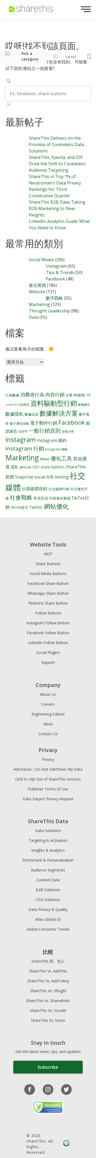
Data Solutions (48, 830)
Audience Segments (48, 869)
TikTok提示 (19, 507)
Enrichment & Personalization (48, 860)
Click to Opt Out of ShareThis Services (48, 779)
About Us (48, 694)
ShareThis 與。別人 (48, 961)
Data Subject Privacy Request (48, 798)
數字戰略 (54, 298)
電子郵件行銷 (43, 423)
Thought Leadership (49, 311)
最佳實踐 (37, 285)
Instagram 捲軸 (56, 449)
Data (33, 317)
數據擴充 (84, 405)
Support (48, 662)
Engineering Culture (48, 714)
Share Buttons (48, 563)
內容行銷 (55, 394)
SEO (35, 466)
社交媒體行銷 (59, 489)
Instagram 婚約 (52, 440)
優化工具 (61, 458)
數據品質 (31, 414)
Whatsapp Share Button (48, 593)
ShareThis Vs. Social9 (48, 1010)
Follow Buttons (48, 613)
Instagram (56, 266)
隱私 (14, 466)
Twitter (36, 507)
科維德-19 (82, 394)
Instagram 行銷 (24, 448)
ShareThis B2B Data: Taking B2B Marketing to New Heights (57, 208)
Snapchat (24, 477)
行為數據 (12, 395)
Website (37, 292)
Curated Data (48, 879)
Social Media (41, 260)
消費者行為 (32, 394)
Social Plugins (48, 652)
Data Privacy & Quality (48, 909)
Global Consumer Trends (48, 929)
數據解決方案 (58, 413)
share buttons (53, 466)
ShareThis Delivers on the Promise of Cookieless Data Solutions (56, 144)
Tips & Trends (60, 272)
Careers (48, 704)
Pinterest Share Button (48, 603)
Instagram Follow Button (48, 622)
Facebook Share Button (48, 583)
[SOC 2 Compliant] (66, 1144)
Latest (70, 56)
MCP (48, 553)
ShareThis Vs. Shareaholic (48, 1000)
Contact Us (48, 733)
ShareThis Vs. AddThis (48, 971)
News (45, 458)
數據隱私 (14, 414)
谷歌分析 (68, 431)
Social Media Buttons (48, 573)
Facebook (55, 279)
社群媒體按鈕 (34, 489)
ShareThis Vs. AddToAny (48, 980)
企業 (69, 395)
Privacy (48, 759)
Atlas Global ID (48, 919)
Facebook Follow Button (48, 632)
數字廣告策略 (19, 423)
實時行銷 (25, 467)
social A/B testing (51, 477)
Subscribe (48, 1067)
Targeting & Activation (48, 840)
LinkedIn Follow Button (48, 642)
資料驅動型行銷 (53, 403)
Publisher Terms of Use (48, 788)
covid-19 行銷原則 (17, 405)
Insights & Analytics (48, 850)
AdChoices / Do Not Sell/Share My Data (48, 769)
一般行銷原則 (45, 430)
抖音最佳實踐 (59, 498)
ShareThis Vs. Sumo (48, 1020)
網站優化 (56, 506)
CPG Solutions (48, 899)
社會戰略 (21, 497)
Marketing (39, 304)
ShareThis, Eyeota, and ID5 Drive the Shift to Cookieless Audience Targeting (57, 163)
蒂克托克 (40, 498)
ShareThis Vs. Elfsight (48, 990)
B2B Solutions (48, 889)
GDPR (22, 431)
